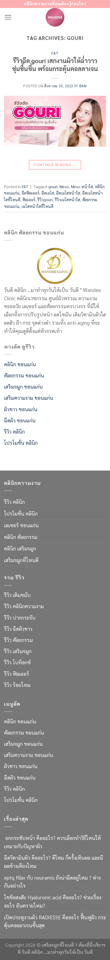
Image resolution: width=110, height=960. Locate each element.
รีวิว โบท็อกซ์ (17, 662)
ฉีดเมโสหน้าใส (68, 193)
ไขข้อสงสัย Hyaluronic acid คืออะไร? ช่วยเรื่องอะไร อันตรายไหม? (52, 901)
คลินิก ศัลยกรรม (20, 536)
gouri (52, 186)
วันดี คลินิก (32, 952)
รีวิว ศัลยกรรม (18, 639)
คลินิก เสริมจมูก (20, 548)
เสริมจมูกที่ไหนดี (21, 560)
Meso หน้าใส (82, 186)
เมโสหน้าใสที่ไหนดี (37, 206)
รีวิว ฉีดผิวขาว (18, 628)
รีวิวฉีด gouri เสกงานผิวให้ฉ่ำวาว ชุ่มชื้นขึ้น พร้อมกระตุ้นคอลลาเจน (55, 64)
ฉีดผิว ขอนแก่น (20, 420)
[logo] (55, 265)
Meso (64, 186)
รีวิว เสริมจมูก (18, 651)
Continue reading (55, 164)
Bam (83, 86)
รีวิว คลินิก (14, 431)
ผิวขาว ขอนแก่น (20, 409)
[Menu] (8, 17)
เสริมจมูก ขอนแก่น (23, 386)
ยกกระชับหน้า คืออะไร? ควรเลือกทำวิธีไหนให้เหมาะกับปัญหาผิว (52, 841)
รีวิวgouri (45, 199)
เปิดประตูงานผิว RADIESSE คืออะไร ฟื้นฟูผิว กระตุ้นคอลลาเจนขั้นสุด (55, 921)
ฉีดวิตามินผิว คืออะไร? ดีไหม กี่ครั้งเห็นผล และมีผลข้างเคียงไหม (53, 861)
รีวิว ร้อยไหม (17, 684)
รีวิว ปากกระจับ (20, 617)
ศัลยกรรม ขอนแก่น (24, 375)
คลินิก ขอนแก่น (20, 364)
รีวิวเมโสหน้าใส (67, 199)
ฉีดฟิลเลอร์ (30, 193)
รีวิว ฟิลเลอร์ (16, 673)
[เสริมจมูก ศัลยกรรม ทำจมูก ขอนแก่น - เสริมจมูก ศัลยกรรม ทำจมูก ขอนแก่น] (55, 17)
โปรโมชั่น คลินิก (21, 442)
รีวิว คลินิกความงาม (24, 606)
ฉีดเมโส (47, 193)
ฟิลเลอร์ (28, 199)
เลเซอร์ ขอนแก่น (21, 525)
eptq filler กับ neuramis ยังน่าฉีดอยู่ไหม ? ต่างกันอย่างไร (52, 881)
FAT (54, 53)
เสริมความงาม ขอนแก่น (28, 397)
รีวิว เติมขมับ (17, 594)
